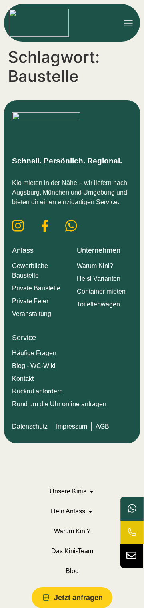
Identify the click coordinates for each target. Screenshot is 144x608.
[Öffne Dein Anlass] (90, 511)
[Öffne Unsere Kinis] (91, 491)
